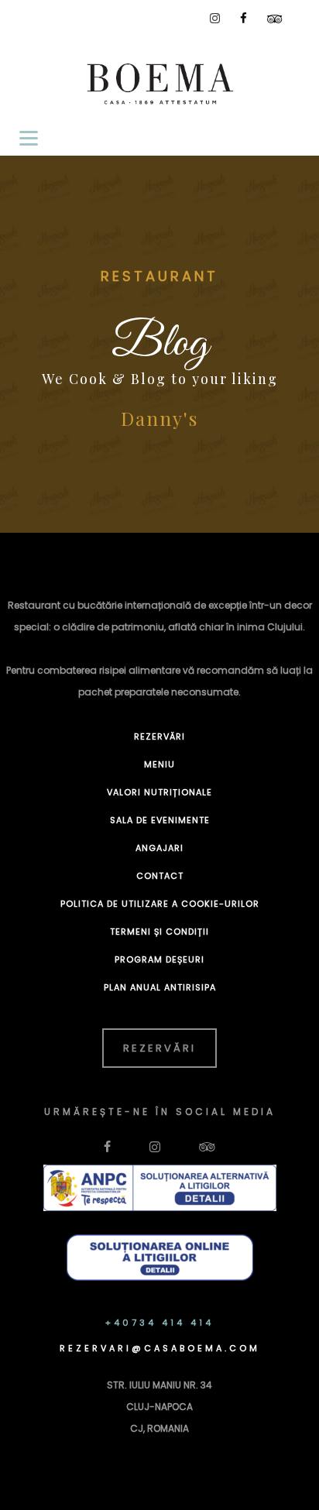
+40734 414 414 (159, 1322)
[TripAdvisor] (274, 19)
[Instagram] (215, 18)
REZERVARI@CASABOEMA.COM (160, 1348)
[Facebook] (243, 18)
